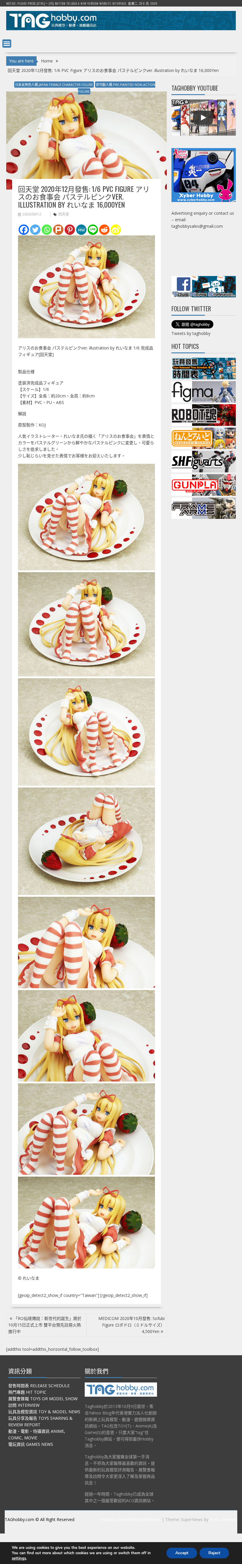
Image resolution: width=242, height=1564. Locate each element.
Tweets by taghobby (190, 333)
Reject (214, 1553)
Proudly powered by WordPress (130, 1519)
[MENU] (6, 43)
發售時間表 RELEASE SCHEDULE (39, 1385)
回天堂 (63, 214)
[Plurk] (58, 229)
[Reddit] (104, 229)
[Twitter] (35, 229)
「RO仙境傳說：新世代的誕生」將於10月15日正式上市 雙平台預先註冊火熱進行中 (44, 1325)
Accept (181, 1553)
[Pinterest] (70, 229)
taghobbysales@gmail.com (197, 226)
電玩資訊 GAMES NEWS (30, 1444)
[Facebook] (24, 229)
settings (19, 1558)
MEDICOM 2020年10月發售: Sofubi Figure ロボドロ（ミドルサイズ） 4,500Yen (131, 1325)
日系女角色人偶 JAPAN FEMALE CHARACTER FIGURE (54, 84)
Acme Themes (223, 1519)
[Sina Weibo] (116, 229)
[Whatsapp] (47, 229)
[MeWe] (81, 229)
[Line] (93, 229)
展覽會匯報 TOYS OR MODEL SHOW (43, 1398)
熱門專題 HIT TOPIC (27, 1392)
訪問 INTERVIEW (24, 1405)
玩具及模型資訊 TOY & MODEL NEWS (44, 1411)
